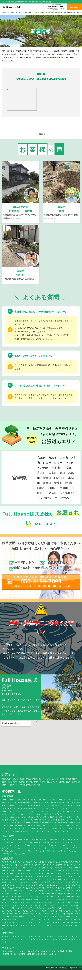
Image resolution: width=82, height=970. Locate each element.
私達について (7, 12)
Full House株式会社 (61, 968)
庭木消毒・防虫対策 (42, 12)
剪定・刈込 (14, 12)
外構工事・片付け (54, 12)
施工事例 (63, 12)
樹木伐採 (21, 12)
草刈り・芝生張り (30, 12)
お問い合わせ (55, 954)
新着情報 (69, 12)
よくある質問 (77, 12)
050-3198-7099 (55, 6)
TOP (4, 951)
